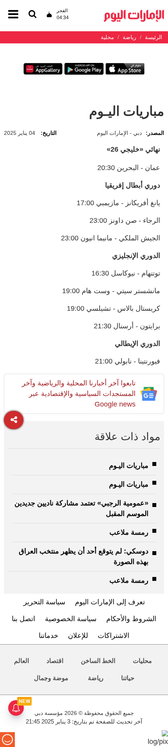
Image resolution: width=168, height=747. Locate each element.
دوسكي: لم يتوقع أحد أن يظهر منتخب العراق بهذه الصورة (83, 556)
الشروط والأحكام (131, 619)
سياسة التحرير (44, 602)
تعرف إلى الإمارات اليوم (110, 602)
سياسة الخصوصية (71, 619)
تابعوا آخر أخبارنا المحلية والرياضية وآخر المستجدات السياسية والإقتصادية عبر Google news (79, 393)
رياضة (96, 678)
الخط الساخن (98, 660)
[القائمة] (32, 14)
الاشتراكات (113, 636)
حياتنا (127, 678)
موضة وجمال (51, 678)
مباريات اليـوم (128, 465)
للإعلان (78, 636)
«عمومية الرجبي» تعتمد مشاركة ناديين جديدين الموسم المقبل (81, 508)
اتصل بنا (23, 619)
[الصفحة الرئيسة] (134, 12)
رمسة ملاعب (128, 532)
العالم (21, 660)
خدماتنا (48, 636)
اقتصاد (54, 660)
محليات (142, 660)
